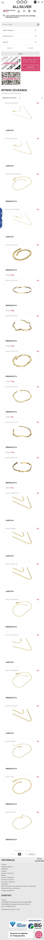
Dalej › (32, 854)
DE (42, 2)
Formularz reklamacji (8, 882)
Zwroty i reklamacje (7, 877)
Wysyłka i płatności (7, 867)
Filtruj (20, 54)
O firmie (4, 864)
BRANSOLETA (11, 201)
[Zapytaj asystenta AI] (38, 934)
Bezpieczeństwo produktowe (10, 888)
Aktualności (5, 884)
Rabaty (3, 875)
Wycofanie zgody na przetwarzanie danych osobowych (18, 886)
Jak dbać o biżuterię (7, 873)
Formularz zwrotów (7, 879)
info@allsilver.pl (12, 17)
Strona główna (5, 93)
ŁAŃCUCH (10, 130)
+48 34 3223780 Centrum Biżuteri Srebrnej (20, 16)
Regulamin (4, 869)
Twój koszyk (10, 11)
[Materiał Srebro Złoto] (20, 42)
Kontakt (3, 871)
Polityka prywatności (7, 890)
